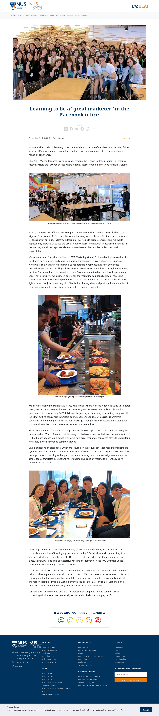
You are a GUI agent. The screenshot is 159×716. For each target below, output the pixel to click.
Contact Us (119, 647)
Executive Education (50, 694)
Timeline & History (49, 662)
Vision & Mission (49, 659)
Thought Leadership (39, 15)
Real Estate (82, 662)
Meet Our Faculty (57, 15)
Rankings (46, 653)
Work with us (120, 662)
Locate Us (20, 666)
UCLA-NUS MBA (48, 685)
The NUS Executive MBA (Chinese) (56, 688)
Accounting (83, 647)
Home (13, 15)
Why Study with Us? (50, 650)
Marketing (82, 659)
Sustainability (81, 15)
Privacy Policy (119, 710)
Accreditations (48, 656)
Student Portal (120, 656)
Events (117, 650)
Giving (117, 653)
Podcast (70, 15)
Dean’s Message (48, 647)
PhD (43, 691)
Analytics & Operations (87, 650)
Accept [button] (146, 710)
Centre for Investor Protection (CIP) (92, 685)
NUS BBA (126, 138)
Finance (81, 653)
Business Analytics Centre (89, 676)
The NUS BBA (47, 673)
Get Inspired (23, 15)
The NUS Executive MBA (52, 682)
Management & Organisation (90, 656)
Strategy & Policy (85, 665)
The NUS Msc (47, 676)
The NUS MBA (48, 679)
